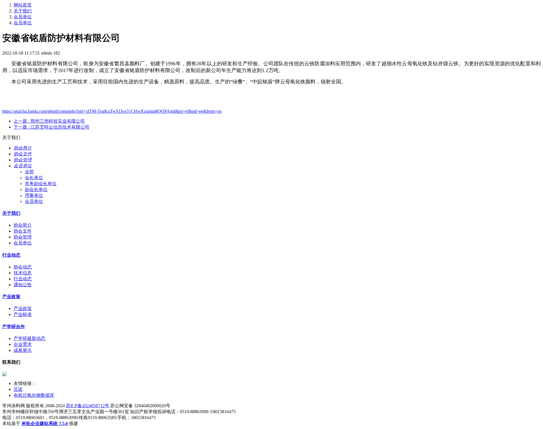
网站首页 (23, 5)
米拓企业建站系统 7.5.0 (44, 423)
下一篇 (51, 127)
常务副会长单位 (41, 183)
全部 (29, 171)
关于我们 (23, 10)
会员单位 (23, 16)
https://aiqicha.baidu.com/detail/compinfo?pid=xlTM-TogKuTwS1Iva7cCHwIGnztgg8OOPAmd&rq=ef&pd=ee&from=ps (111, 111)
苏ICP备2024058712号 (87, 405)
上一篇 (49, 121)
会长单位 (34, 177)
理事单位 (34, 195)
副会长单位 (36, 189)
